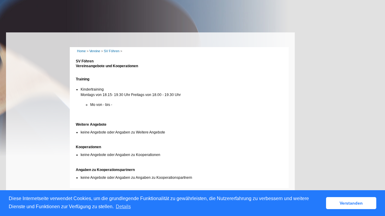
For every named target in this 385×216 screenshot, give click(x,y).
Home (81, 51)
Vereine (94, 51)
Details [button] (123, 206)
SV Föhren (111, 51)
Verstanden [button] (351, 203)
